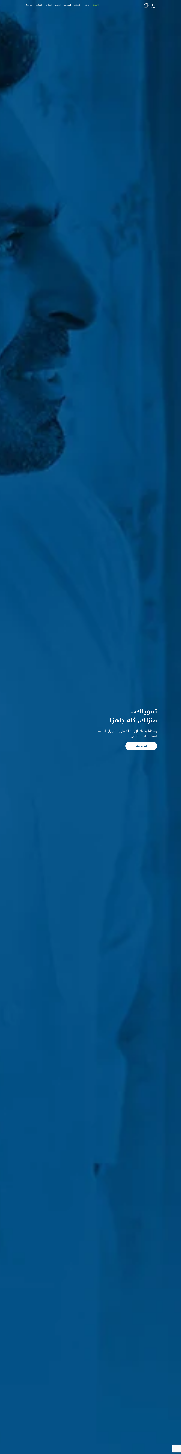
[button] (174, 1437)
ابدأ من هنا (141, 746)
